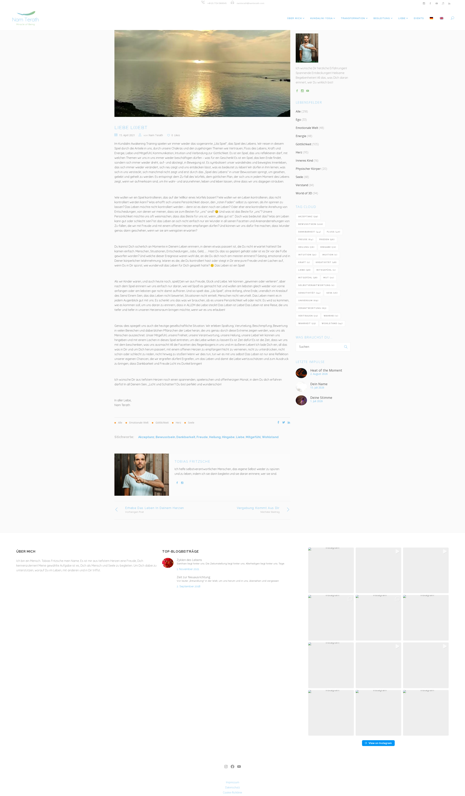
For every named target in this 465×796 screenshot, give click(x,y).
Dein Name (318, 384)
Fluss (333, 232)
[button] (331, 570)
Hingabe (228, 437)
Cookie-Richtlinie (232, 792)
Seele (299, 177)
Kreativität (326, 262)
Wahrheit (307, 323)
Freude (202, 437)
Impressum (232, 782)
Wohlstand (270, 437)
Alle (298, 111)
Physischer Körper (308, 169)
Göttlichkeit (303, 144)
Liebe (240, 437)
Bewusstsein (165, 437)
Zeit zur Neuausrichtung (193, 577)
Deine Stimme (321, 397)
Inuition (329, 255)
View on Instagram (380, 743)
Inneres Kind (304, 161)
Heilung (215, 437)
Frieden (327, 239)
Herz (299, 152)
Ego (298, 120)
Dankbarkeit (185, 437)
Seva (332, 293)
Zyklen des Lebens (189, 560)
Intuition (307, 255)
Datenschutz (232, 787)
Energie (301, 136)
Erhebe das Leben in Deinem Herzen (154, 508)
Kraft (304, 262)
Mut (328, 277)
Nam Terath (156, 135)
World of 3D (304, 193)
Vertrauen (308, 316)
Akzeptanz (146, 437)
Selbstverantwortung (316, 285)
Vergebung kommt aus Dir (258, 508)
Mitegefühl (326, 270)
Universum (308, 300)
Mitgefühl (253, 437)
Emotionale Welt (307, 128)
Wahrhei (331, 316)
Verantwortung (312, 308)
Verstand (302, 185)
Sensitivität (309, 293)
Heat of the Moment (326, 370)
